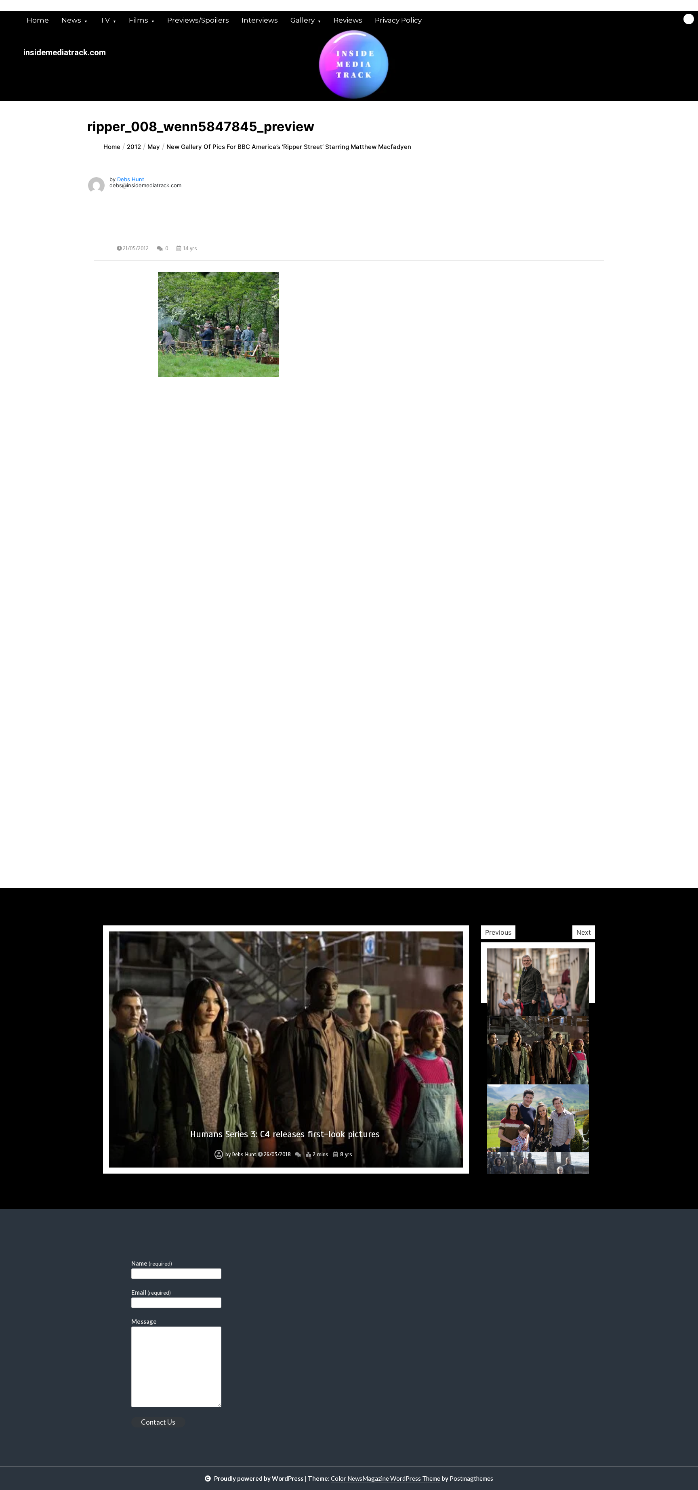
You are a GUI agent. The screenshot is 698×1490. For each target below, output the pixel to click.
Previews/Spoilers (198, 20)
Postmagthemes (471, 1478)
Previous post (133, 450)
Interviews (260, 20)
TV (105, 20)
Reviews (348, 20)
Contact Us (158, 1422)
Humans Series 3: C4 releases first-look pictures (285, 1134)
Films (138, 20)
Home (38, 20)
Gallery (302, 20)
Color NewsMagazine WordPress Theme (385, 1478)
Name (151, 1263)
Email (151, 1292)
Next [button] (583, 932)
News (71, 20)
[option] (286, 1049)
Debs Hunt (130, 179)
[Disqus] (349, 576)
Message (144, 1321)
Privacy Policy (398, 20)
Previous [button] (498, 932)
